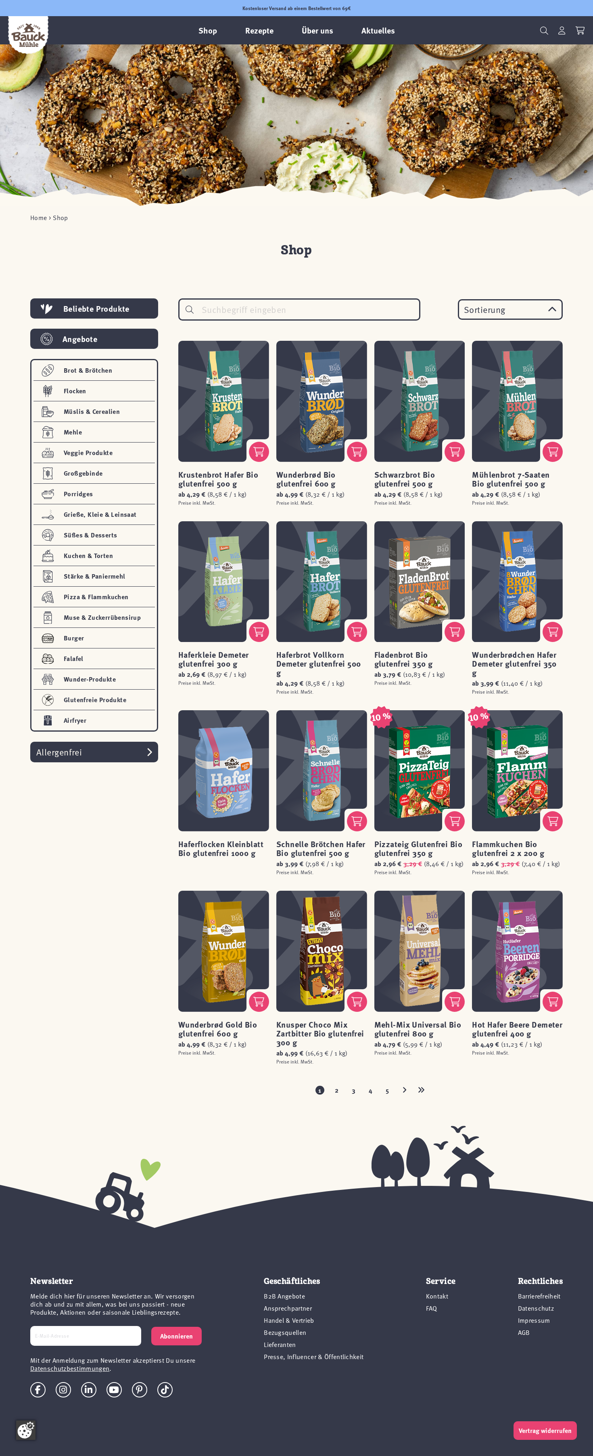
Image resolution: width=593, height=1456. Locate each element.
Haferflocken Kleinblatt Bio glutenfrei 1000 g (220, 848)
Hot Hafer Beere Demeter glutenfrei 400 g (517, 1028)
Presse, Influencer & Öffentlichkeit (313, 1356)
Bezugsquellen (285, 1332)
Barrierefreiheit (539, 1295)
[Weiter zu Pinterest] (139, 1389)
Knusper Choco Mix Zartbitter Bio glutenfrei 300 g (320, 1033)
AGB (524, 1332)
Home (38, 217)
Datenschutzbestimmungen (69, 1368)
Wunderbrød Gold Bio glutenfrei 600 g (217, 1028)
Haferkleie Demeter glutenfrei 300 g (213, 658)
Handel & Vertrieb (289, 1319)
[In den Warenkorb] (259, 452)
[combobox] (299, 309)
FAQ (431, 1307)
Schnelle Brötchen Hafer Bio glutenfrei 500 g (320, 848)
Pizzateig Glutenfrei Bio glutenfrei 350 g (418, 848)
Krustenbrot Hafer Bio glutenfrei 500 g (218, 478)
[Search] (190, 309)
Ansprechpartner (288, 1307)
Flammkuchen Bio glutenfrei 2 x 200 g (508, 848)
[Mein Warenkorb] (580, 30)
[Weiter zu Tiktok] (165, 1389)
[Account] (562, 30)
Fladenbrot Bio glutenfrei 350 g (403, 658)
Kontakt (437, 1295)
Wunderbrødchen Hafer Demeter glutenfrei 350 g (514, 663)
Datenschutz (536, 1307)
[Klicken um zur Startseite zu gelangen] (28, 35)
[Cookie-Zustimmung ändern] (25, 1430)
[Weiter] (404, 1090)
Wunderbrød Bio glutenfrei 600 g (306, 478)
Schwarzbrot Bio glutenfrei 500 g (404, 478)
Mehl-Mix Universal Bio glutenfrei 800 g (417, 1028)
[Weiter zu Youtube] (114, 1389)
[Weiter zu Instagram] (63, 1389)
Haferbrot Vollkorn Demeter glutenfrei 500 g (318, 663)
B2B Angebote (284, 1295)
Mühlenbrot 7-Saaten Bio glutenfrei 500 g (510, 478)
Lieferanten (280, 1344)
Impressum (534, 1319)
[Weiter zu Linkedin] (88, 1389)
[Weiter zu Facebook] (38, 1389)
